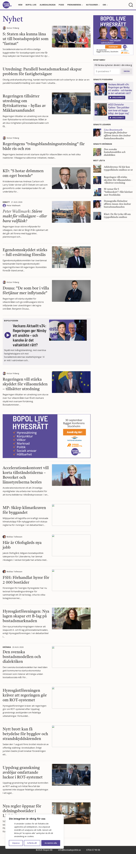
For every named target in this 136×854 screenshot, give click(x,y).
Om (104, 4)
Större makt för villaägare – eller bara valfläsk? (25, 216)
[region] (34, 831)
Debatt (6, 202)
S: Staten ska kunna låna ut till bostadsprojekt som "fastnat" (25, 39)
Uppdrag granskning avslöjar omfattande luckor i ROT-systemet (23, 772)
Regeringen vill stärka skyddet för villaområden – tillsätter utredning (25, 384)
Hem (20, 4)
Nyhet (13, 19)
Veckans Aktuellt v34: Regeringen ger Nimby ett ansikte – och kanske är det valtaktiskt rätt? (120, 89)
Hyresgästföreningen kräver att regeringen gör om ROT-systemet (25, 695)
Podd (61, 4)
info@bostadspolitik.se (69, 849)
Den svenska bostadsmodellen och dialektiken (22, 657)
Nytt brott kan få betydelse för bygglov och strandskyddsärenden (25, 734)
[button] (116, 97)
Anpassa (16, 843)
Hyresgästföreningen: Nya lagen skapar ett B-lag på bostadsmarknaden (26, 616)
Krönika (7, 647)
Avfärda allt (32, 843)
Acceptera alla (51, 843)
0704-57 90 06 (93, 849)
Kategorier (92, 4)
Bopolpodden (11, 320)
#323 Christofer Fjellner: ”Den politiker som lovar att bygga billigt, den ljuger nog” (118, 109)
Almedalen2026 (47, 4)
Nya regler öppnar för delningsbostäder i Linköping (22, 811)
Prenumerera (74, 4)
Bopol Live (31, 4)
